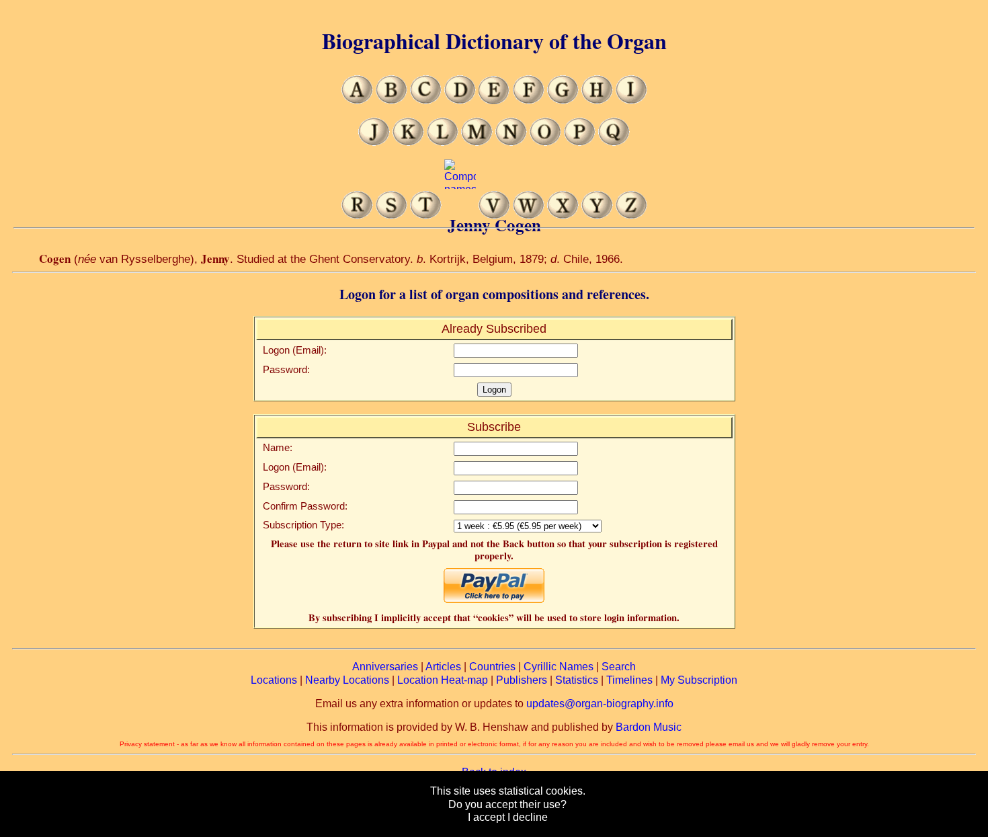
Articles (443, 666)
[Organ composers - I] (631, 100)
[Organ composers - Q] (614, 142)
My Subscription (699, 680)
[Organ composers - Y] (597, 215)
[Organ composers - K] (408, 142)
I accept (486, 817)
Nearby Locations (347, 680)
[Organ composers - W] (528, 215)
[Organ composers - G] (563, 100)
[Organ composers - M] (477, 142)
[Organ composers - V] (494, 215)
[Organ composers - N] (511, 142)
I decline (527, 817)
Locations (274, 680)
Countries (492, 666)
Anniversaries (385, 666)
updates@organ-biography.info (599, 703)
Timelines (629, 680)
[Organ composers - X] (563, 215)
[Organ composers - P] (579, 142)
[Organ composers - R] (357, 215)
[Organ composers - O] (545, 142)
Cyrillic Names (558, 666)
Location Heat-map (442, 680)
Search (619, 666)
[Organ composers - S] (391, 215)
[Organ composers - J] (374, 142)
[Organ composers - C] (426, 100)
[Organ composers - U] (460, 215)
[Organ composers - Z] (631, 215)
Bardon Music (649, 727)
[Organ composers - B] (391, 100)
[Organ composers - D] (460, 100)
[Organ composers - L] (442, 142)
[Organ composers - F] (528, 100)
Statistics (576, 680)
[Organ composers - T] (426, 215)
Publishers (521, 680)
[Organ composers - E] (494, 100)
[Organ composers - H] (597, 100)
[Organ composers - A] (357, 100)
